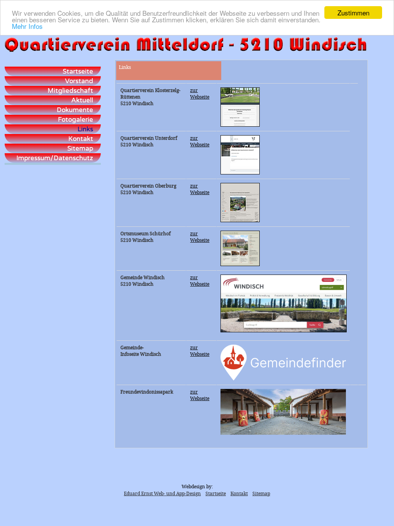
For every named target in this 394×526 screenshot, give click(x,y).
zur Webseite (199, 93)
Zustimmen (353, 12)
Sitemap (261, 494)
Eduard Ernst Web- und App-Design (162, 494)
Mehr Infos (27, 26)
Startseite (215, 494)
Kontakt (239, 494)
